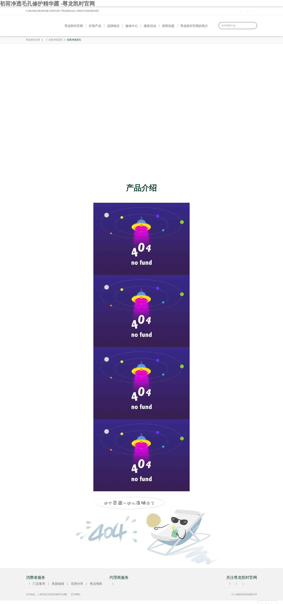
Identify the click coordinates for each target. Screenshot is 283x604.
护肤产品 (95, 26)
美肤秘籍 (58, 583)
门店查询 (39, 583)
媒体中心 (132, 26)
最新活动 (150, 26)
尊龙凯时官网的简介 (194, 26)
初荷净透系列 (56, 39)
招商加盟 (168, 26)
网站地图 (5, 602)
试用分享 (77, 583)
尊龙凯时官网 (73, 26)
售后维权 (96, 583)
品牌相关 (113, 26)
